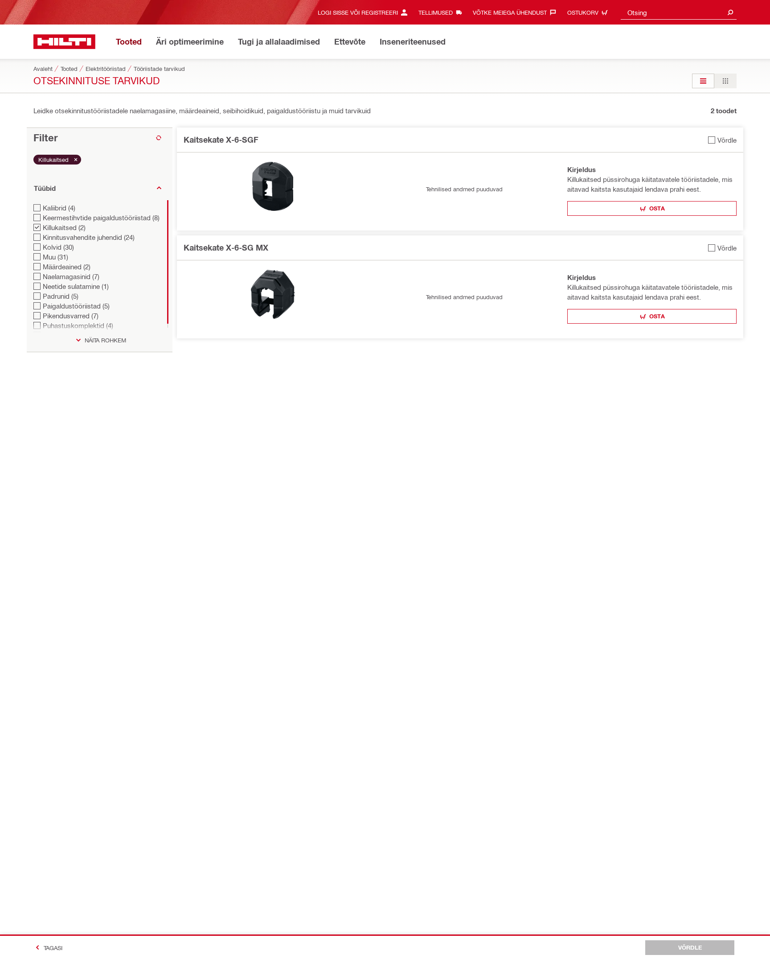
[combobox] (679, 12)
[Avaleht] (64, 41)
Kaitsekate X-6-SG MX (226, 247)
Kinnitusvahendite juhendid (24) (89, 237)
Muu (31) (55, 257)
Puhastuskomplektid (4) (78, 325)
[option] (703, 81)
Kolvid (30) (58, 247)
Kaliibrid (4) (59, 208)
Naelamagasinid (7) (71, 276)
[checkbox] (722, 139)
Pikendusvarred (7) (70, 316)
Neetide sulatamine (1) (76, 286)
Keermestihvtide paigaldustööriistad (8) (101, 218)
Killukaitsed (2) (64, 227)
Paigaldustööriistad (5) (76, 306)
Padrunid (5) (60, 296)
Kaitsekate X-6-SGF (221, 139)
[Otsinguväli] (730, 12)
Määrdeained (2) (66, 267)
